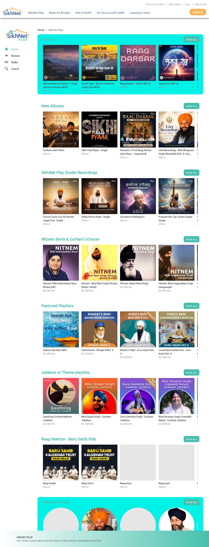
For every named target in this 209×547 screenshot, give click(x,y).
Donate (198, 12)
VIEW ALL (191, 39)
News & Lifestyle (59, 12)
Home (41, 29)
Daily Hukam (175, 4)
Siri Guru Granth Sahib (110, 12)
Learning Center (140, 12)
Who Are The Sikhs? (155, 4)
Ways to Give (201, 4)
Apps (187, 4)
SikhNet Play (36, 12)
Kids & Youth (83, 12)
